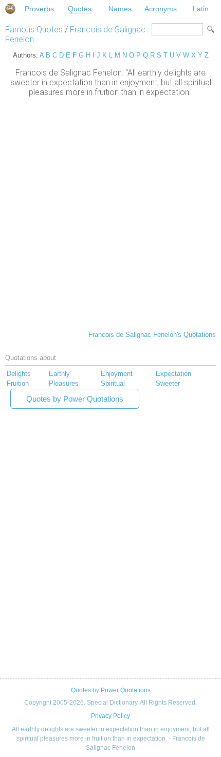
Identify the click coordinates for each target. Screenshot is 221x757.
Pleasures (64, 383)
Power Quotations (126, 690)
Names (120, 9)
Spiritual (113, 383)
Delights (19, 373)
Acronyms (160, 9)
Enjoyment (117, 373)
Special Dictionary (10, 9)
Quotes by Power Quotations (74, 398)
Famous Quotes (34, 29)
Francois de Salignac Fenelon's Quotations (152, 334)
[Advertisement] (110, 212)
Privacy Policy (110, 716)
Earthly (59, 373)
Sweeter (168, 383)
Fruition (18, 383)
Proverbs (39, 9)
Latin (201, 9)
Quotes (79, 9)
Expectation (173, 373)
